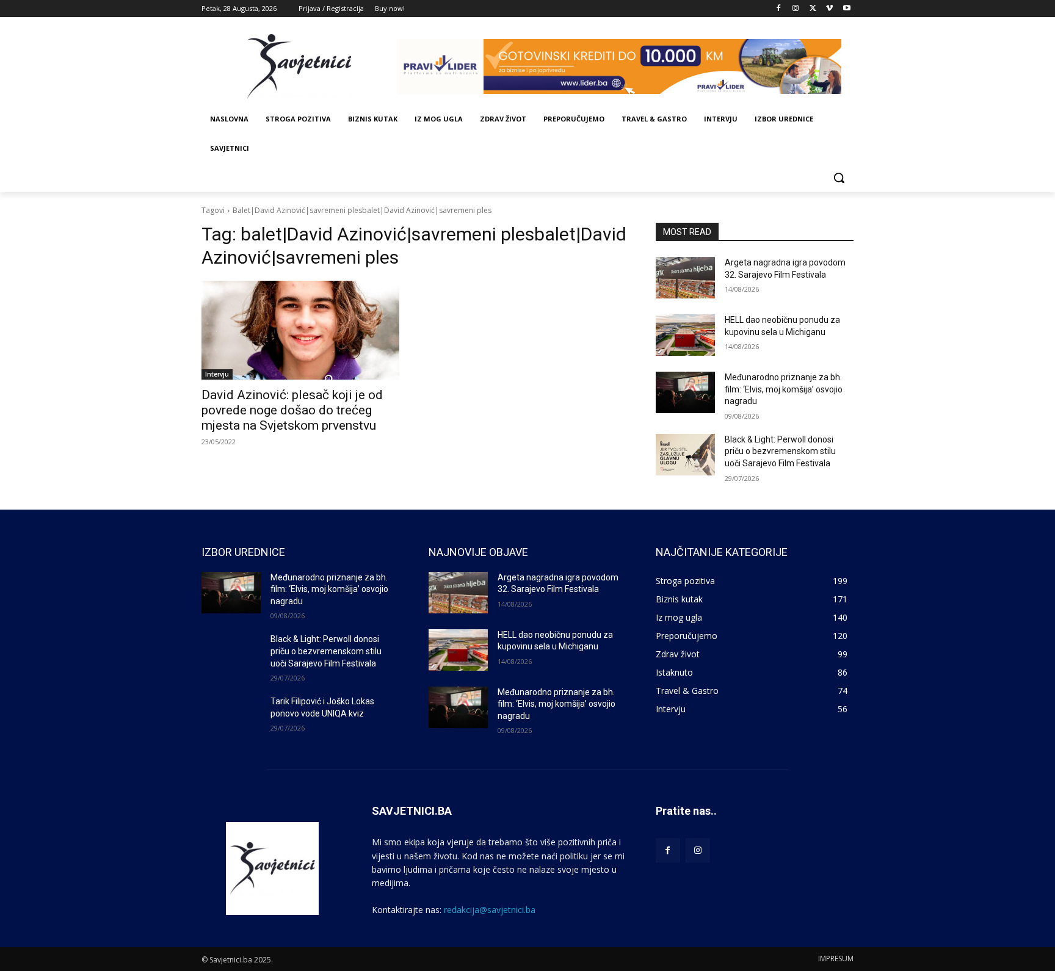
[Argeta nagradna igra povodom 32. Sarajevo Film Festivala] (685, 277)
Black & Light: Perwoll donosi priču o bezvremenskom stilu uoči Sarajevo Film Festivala (780, 451)
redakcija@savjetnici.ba (489, 909)
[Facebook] (779, 9)
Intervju (217, 374)
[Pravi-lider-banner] (625, 66)
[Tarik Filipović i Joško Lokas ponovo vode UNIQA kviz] (231, 716)
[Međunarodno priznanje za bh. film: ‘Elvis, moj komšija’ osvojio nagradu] (685, 392)
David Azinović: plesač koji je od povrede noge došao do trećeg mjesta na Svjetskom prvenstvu (292, 410)
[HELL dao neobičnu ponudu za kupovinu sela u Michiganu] (685, 335)
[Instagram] (796, 9)
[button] (839, 177)
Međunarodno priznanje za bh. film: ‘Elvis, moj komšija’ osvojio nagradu (784, 389)
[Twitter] (813, 9)
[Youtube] (846, 9)
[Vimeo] (829, 9)
